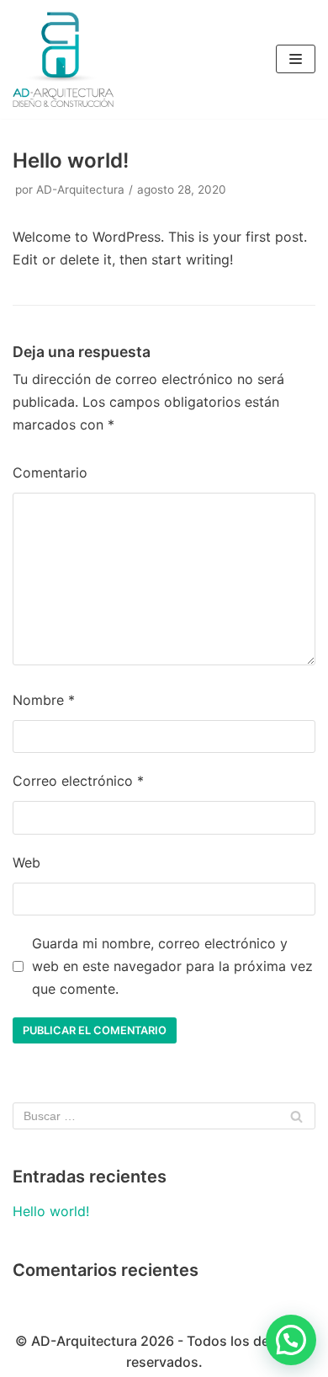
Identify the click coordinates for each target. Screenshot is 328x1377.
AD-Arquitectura (80, 189)
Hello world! (51, 1211)
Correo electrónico (78, 780)
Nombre (44, 699)
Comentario (50, 472)
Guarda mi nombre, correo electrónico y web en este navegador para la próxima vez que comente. (172, 966)
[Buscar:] (164, 1115)
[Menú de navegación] (295, 59)
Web (26, 862)
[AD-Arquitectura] (63, 59)
